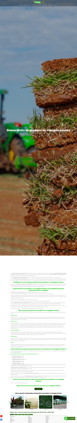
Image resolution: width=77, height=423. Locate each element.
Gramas (13, 350)
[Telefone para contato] (1, 420)
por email (26, 382)
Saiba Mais (38, 388)
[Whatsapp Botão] (69, 418)
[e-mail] (1, 416)
